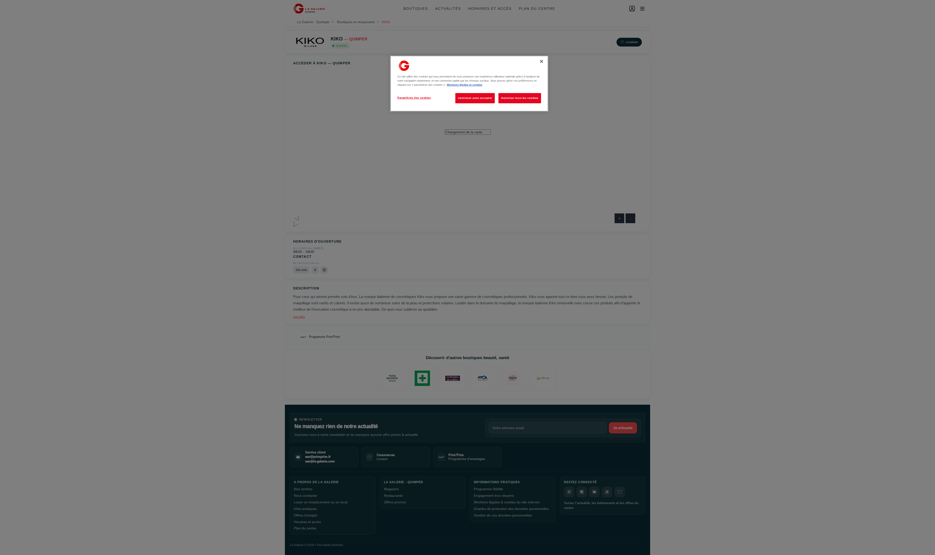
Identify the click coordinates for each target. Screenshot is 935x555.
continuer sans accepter (475, 97)
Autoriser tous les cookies (519, 97)
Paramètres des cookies (414, 97)
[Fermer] (541, 61)
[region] (469, 84)
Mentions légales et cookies (464, 84)
